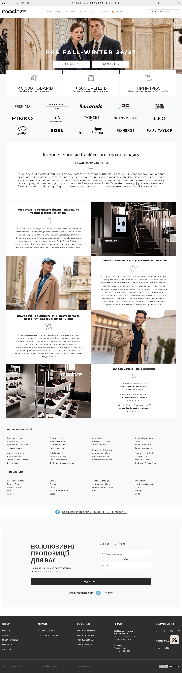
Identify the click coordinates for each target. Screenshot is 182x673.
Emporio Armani (15, 487)
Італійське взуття (15, 441)
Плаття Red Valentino (102, 459)
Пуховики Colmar (100, 456)
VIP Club (6, 630)
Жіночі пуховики (143, 444)
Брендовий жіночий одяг (19, 444)
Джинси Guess (14, 456)
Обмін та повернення (48, 635)
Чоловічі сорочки (58, 441)
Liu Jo (137, 494)
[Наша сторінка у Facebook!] (156, 631)
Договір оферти (84, 666)
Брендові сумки (14, 438)
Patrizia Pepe (13, 484)
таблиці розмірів (85, 640)
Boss (94, 490)
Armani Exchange (100, 481)
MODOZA (6, 624)
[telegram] (164, 631)
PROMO (117, 11)
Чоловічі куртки (57, 448)
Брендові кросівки (101, 441)
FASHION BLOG (83, 624)
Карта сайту (7, 649)
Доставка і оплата (46, 630)
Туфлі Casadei (56, 453)
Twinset (10, 494)
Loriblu (53, 481)
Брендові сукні (57, 438)
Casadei (53, 494)
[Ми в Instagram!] (179, 631)
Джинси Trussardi (58, 456)
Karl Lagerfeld (141, 481)
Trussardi (54, 487)
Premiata (54, 484)
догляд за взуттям (86, 630)
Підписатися (91, 581)
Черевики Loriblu (143, 459)
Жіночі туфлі (98, 438)
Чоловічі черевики (144, 438)
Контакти (6, 635)
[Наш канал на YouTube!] (171, 631)
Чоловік (121, 543)
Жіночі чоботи (99, 444)
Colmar (138, 487)
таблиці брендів (84, 645)
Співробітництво (10, 640)
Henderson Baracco (144, 484)
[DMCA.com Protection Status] (169, 666)
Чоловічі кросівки (143, 448)
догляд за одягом (85, 635)
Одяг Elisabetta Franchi (18, 459)
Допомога (7, 645)
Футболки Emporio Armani (62, 463)
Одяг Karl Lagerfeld (144, 453)
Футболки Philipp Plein (146, 463)
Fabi (9, 490)
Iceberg (138, 490)
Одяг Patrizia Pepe (58, 459)
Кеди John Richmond (102, 450)
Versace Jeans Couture (102, 487)
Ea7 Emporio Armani (59, 490)
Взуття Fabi (12, 463)
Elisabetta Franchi (15, 481)
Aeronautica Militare (101, 453)
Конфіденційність (49, 666)
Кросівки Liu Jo (142, 456)
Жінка (106, 543)
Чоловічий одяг (14, 448)
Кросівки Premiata (16, 453)
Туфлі (137, 441)
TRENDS (104, 11)
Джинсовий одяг (58, 444)
